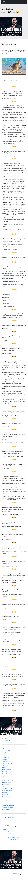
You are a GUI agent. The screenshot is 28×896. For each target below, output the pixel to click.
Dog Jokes (4, 772)
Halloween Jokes (6, 782)
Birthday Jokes (6, 755)
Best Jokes (5, 738)
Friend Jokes (5, 778)
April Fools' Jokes (6, 751)
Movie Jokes (5, 794)
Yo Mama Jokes (6, 809)
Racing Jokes (5, 799)
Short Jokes (5, 801)
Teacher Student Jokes (8, 805)
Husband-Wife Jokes (7, 784)
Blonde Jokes (5, 757)
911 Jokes (4, 749)
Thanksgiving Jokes (7, 807)
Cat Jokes (4, 759)
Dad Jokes (4, 767)
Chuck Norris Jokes (7, 763)
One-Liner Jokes (6, 797)
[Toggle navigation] (4, 2)
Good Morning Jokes (7, 780)
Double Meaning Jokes (8, 774)
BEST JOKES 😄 (10, 11)
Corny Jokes (5, 765)
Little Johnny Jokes (7, 790)
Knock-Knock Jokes (7, 788)
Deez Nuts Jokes (6, 769)
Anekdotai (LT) (6, 834)
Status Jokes (5, 803)
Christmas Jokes (6, 761)
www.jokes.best (7, 9)
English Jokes (5, 776)
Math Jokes (5, 792)
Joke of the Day (6, 740)
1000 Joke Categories (8, 818)
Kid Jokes (4, 786)
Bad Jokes (4, 753)
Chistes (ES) (5, 829)
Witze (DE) (5, 832)
